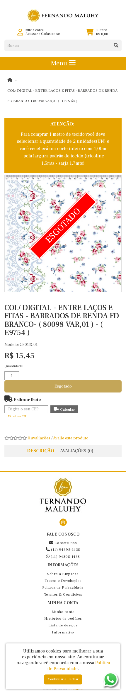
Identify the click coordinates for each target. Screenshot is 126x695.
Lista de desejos (63, 625)
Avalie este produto (70, 438)
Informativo (63, 632)
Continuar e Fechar (63, 679)
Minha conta (63, 611)
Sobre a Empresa (63, 574)
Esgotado (63, 386)
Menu (60, 63)
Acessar (31, 34)
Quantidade (13, 366)
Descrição (40, 451)
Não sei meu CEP (17, 416)
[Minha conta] (20, 32)
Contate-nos (65, 543)
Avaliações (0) (76, 451)
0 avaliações (39, 438)
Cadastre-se (50, 34)
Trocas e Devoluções (63, 580)
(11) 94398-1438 (65, 549)
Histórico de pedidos (63, 618)
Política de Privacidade (63, 587)
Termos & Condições (63, 594)
